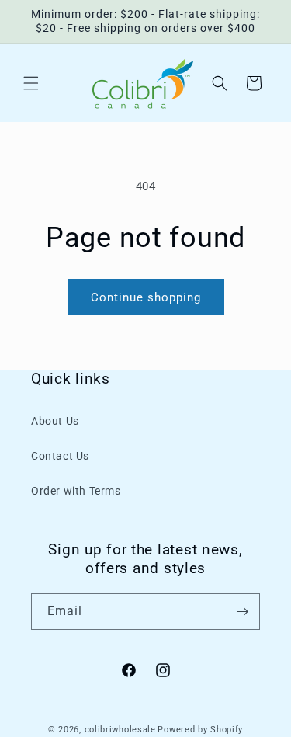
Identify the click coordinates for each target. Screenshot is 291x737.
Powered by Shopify (200, 730)
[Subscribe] (242, 611)
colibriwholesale (120, 730)
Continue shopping (146, 297)
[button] (31, 83)
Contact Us (60, 456)
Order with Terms (76, 491)
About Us (55, 421)
